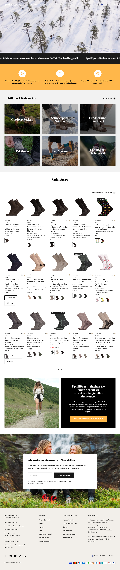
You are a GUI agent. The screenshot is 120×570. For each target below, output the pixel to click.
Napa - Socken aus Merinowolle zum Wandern (80, 340)
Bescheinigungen (44, 541)
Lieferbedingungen (11, 529)
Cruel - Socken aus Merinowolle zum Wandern (12, 340)
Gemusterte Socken (69, 534)
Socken (65, 527)
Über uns (59, 4)
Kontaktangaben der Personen (14, 526)
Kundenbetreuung (10, 522)
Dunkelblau (11, 297)
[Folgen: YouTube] (15, 556)
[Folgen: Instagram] (10, 556)
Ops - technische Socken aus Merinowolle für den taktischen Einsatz (105, 340)
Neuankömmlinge (69, 520)
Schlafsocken (67, 530)
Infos (50, 4)
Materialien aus (44, 538)
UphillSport (7, 220)
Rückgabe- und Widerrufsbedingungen (12, 534)
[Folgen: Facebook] (5, 556)
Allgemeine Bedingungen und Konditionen (14, 546)
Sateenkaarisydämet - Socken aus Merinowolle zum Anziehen (105, 227)
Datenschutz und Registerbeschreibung (12, 540)
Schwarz (10, 303)
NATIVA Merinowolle (45, 534)
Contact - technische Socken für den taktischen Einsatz (13, 227)
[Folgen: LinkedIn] (25, 556)
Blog (44, 4)
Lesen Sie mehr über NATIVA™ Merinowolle (88, 418)
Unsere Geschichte (45, 520)
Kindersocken (67, 538)
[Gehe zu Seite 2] (65, 369)
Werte (41, 523)
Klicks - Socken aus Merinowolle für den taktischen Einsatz (35, 340)
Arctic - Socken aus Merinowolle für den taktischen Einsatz (35, 282)
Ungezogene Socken (70, 523)
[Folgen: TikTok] (20, 556)
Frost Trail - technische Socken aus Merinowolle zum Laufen (82, 282)
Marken (36, 4)
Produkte (27, 4)
